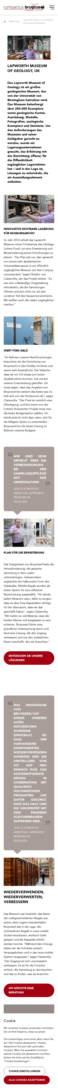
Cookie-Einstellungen (24, 1071)
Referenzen (14, 21)
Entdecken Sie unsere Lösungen (26, 658)
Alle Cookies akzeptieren (27, 1079)
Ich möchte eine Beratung (21, 990)
